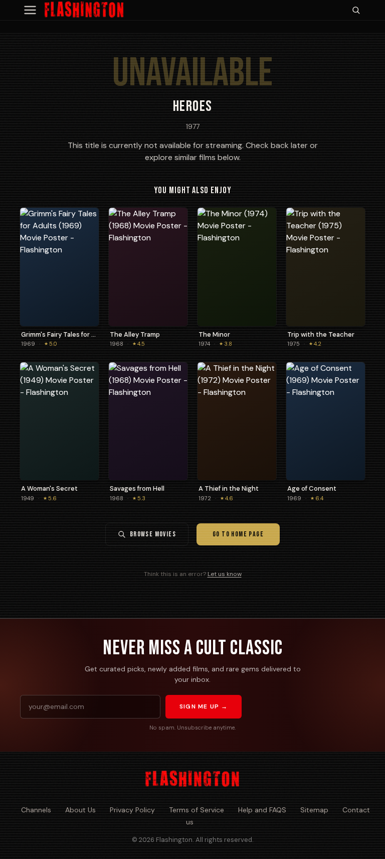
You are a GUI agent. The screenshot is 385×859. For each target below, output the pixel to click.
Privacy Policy (132, 809)
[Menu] (30, 10)
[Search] (356, 10)
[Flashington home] (192, 779)
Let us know (225, 574)
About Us (80, 809)
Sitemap (314, 809)
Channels (36, 809)
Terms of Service (196, 809)
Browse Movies (153, 534)
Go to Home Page (238, 534)
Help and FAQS (262, 809)
